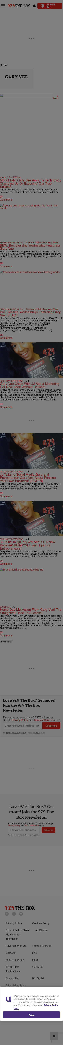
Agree (32, 1014)
